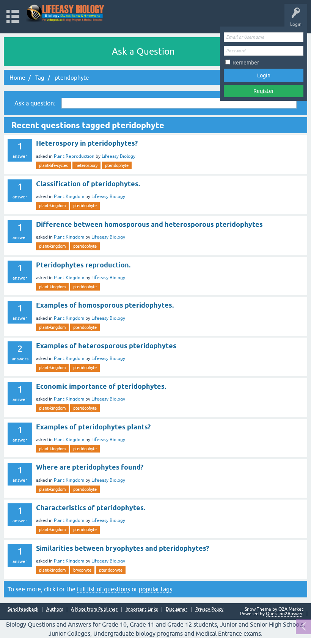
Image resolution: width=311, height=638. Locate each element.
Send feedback (23, 609)
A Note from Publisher (94, 609)
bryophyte (82, 570)
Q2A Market (290, 609)
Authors (54, 609)
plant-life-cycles (53, 165)
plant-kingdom (52, 205)
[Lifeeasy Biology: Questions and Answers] (65, 13)
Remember (245, 63)
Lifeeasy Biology (118, 156)
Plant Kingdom (69, 196)
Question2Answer (284, 613)
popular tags (155, 589)
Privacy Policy (209, 609)
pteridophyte (117, 165)
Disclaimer (176, 609)
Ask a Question (143, 51)
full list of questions (103, 589)
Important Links (142, 609)
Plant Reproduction (74, 156)
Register (263, 91)
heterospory (86, 165)
